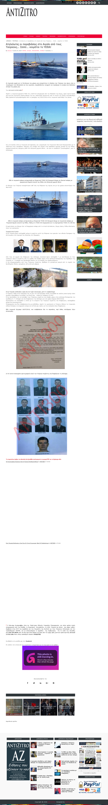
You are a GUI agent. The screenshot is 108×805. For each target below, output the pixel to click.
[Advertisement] (71, 19)
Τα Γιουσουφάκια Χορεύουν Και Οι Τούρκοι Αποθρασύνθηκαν (22, 461)
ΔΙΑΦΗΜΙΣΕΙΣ (40, 3)
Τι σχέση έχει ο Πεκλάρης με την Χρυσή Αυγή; (45, 776)
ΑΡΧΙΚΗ (9, 3)
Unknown (9, 50)
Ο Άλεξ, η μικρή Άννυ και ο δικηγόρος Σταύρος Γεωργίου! (45, 744)
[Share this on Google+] (47, 683)
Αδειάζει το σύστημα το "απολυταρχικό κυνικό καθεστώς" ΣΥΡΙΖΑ (68, 790)
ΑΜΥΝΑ (24, 50)
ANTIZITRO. (52, 802)
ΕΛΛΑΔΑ (32, 36)
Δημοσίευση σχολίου (11, 721)
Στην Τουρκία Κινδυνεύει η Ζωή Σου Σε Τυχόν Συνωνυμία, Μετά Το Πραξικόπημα (27, 543)
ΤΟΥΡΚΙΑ (15, 41)
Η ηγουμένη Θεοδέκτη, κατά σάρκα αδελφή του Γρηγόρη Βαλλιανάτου (41, 761)
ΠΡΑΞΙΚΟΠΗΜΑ (35, 50)
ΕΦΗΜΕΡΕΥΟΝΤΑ (29, 3)
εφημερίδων (94, 772)
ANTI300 (42, 461)
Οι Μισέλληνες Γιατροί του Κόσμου (89, 190)
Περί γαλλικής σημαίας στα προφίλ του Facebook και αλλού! (69, 762)
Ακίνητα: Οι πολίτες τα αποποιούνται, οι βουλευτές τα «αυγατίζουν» (68, 782)
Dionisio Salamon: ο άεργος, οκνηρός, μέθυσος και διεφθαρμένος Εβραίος (87, 209)
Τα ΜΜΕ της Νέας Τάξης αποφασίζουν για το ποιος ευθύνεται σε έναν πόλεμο (69, 753)
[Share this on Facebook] (27, 683)
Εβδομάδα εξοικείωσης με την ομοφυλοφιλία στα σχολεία (87, 131)
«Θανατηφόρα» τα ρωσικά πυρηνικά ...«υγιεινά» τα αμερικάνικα (94, 88)
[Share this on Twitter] (34, 683)
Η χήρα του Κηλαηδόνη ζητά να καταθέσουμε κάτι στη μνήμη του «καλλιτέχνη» (88, 150)
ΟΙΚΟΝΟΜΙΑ (52, 36)
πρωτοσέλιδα (87, 772)
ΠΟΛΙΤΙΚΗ (45, 36)
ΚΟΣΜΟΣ (38, 36)
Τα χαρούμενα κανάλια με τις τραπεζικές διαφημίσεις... (69, 772)
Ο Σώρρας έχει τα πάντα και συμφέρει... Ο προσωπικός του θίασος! (88, 169)
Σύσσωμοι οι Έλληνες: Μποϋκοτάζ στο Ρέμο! (68, 743)
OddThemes (69, 802)
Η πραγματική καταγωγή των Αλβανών (87, 269)
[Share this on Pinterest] (53, 683)
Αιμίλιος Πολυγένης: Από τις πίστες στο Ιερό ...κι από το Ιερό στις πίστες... (45, 786)
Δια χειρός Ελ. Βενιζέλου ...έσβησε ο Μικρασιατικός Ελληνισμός (89, 231)
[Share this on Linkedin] (40, 683)
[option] (89, 52)
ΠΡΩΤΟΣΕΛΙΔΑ (81, 36)
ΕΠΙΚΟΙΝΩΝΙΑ (18, 3)
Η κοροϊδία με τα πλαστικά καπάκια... (86, 250)
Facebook (29, 641)
